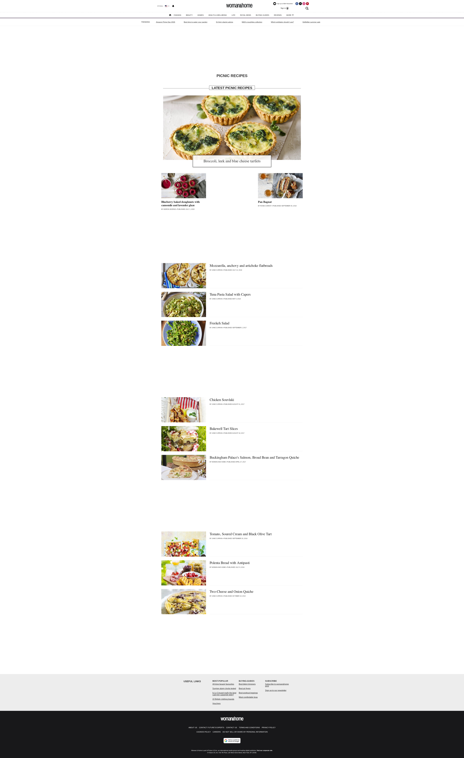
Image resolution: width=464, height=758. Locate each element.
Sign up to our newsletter (275, 690)
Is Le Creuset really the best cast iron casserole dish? (224, 694)
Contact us (231, 727)
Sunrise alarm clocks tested (224, 688)
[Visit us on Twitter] (300, 3)
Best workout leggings (248, 693)
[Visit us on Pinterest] (307, 3)
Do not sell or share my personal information (245, 732)
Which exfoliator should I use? (282, 22)
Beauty (189, 15)
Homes (200, 15)
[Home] (170, 15)
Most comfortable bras (248, 697)
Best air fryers (244, 688)
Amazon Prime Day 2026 (165, 22)
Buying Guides (262, 15)
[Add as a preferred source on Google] (232, 740)
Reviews (278, 15)
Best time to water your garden (195, 22)
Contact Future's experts (211, 727)
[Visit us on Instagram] (303, 3)
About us (192, 727)
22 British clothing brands (223, 699)
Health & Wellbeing (217, 15)
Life (233, 15)
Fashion (177, 15)
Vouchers (216, 703)
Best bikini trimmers (247, 684)
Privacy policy (269, 727)
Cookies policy (203, 732)
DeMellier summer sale (311, 22)
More (289, 15)
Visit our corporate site (264, 750)
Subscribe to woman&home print (277, 685)
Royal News (245, 15)
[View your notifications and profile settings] (173, 6)
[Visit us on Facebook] (296, 3)
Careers (217, 732)
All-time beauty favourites (223, 684)
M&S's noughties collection (252, 22)
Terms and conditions (249, 727)
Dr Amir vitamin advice (224, 22)
